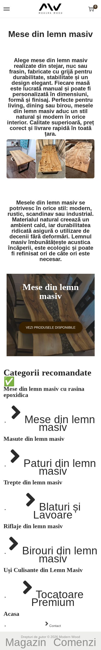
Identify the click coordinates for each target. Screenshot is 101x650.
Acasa (11, 613)
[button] (12, 159)
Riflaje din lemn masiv (33, 526)
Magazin (25, 642)
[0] (91, 9)
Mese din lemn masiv (51, 291)
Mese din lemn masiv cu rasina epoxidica (44, 391)
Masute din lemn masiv (34, 438)
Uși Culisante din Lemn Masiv (43, 570)
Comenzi (74, 642)
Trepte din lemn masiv (33, 482)
